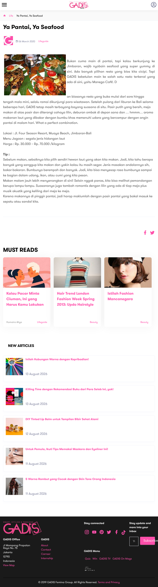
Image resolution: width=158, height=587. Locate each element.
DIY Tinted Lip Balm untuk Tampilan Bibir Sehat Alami (62, 419)
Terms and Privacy (109, 582)
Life (11, 16)
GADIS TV (104, 559)
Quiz (88, 559)
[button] (152, 233)
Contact (46, 549)
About (44, 545)
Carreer (46, 554)
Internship (47, 558)
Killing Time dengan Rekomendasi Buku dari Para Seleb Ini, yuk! (70, 389)
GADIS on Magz (122, 559)
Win (95, 559)
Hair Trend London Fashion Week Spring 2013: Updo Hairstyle (76, 299)
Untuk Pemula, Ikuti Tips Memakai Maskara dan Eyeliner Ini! (67, 449)
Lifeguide (43, 41)
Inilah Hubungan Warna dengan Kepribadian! (57, 359)
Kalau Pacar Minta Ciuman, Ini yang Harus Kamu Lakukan (25, 299)
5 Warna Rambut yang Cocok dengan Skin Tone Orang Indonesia (71, 479)
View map (9, 565)
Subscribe (149, 540)
